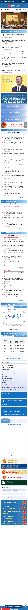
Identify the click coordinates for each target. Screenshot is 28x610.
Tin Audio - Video (17, 31)
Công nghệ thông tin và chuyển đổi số (12, 387)
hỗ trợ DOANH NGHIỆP (14, 235)
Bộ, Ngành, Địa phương (11, 490)
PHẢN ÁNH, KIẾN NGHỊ (14, 204)
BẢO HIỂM (4, 376)
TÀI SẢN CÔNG (5, 369)
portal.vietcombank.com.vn (15, 358)
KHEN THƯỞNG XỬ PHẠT (14, 132)
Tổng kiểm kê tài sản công (9, 389)
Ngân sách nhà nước (7, 365)
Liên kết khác (8, 497)
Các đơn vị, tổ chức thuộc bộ (13, 494)
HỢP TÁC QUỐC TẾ (6, 380)
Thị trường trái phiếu (8, 367)
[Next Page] (24, 20)
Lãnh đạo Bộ (18, 9)
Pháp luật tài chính (7, 385)
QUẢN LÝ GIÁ (5, 371)
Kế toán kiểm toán (7, 378)
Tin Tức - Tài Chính (7, 31)
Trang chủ (3, 9)
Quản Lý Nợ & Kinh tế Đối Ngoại (10, 374)
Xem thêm (21, 164)
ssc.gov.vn (15, 329)
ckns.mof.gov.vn (15, 455)
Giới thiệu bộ (10, 9)
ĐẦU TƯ (4, 382)
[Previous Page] (3, 20)
